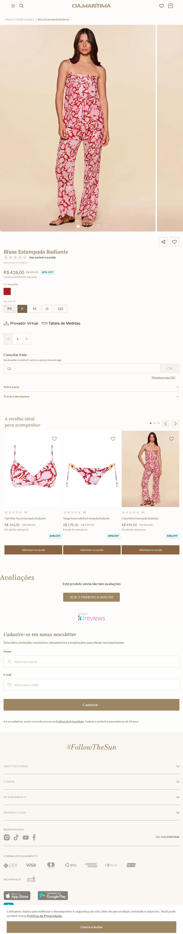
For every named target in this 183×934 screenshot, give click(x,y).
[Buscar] (21, 6)
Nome (7, 651)
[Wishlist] (161, 6)
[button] (7, 291)
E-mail (7, 674)
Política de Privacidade (70, 721)
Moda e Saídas (25, 19)
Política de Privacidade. (44, 916)
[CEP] (82, 363)
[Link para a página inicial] (9, 19)
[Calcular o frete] (169, 368)
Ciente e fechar (91, 927)
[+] (26, 339)
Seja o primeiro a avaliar (91, 597)
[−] (8, 339)
